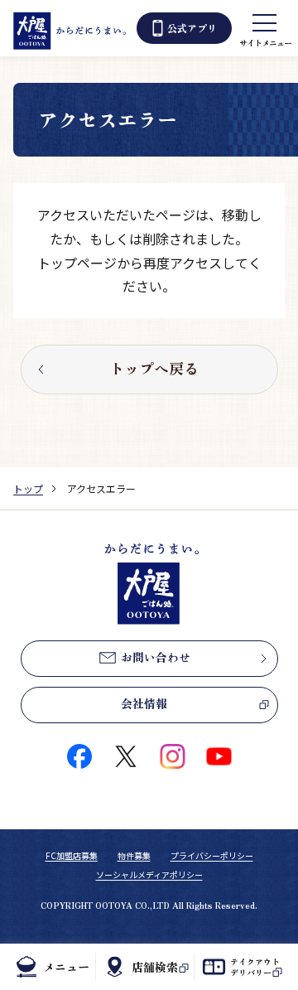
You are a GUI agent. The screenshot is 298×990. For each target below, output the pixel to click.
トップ (28, 488)
